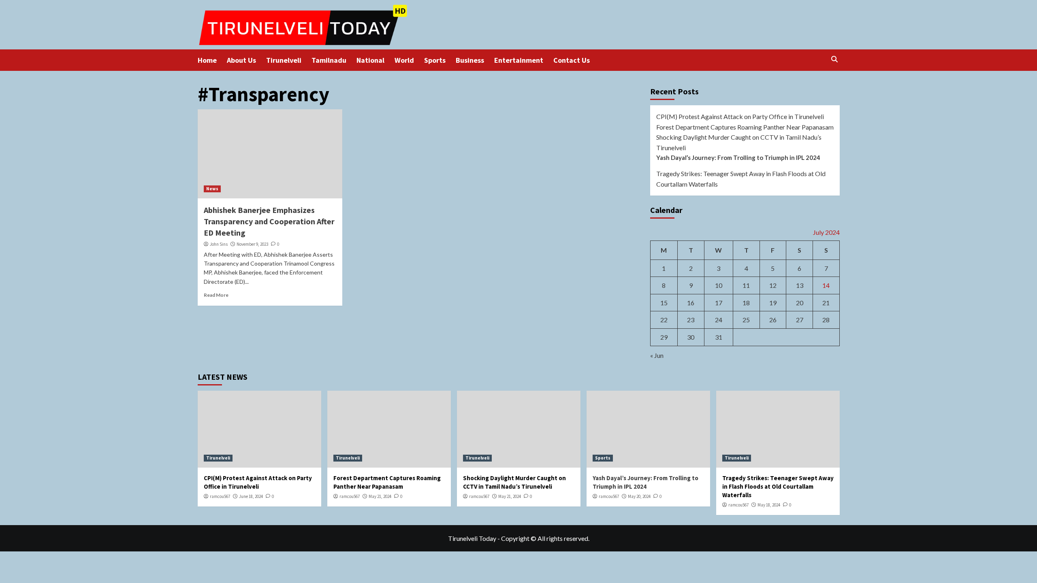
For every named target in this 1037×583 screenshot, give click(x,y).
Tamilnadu (329, 60)
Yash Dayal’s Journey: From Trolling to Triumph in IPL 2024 (738, 157)
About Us (241, 60)
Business (470, 60)
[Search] (835, 59)
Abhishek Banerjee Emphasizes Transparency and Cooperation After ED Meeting (269, 221)
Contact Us (571, 60)
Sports (435, 60)
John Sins (219, 244)
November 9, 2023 (252, 244)
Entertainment (518, 60)
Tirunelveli (283, 60)
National (370, 60)
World (404, 60)
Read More (216, 295)
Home (207, 60)
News (212, 188)
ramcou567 (220, 496)
